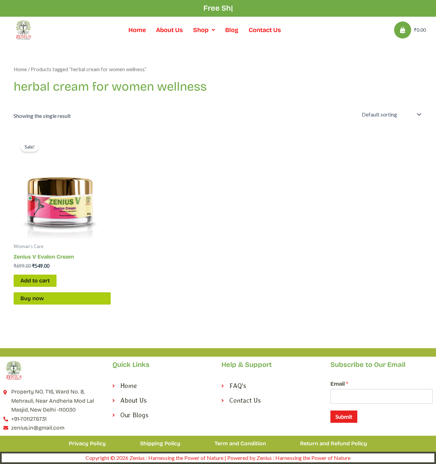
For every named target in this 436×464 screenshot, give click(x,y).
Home (137, 30)
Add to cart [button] (35, 280)
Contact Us (265, 30)
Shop (200, 30)
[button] (204, 30)
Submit (344, 416)
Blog (231, 30)
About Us (169, 30)
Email (339, 384)
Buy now (32, 298)
